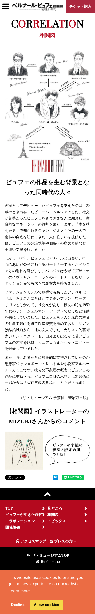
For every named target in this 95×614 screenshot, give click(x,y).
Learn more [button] (19, 591)
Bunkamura (50, 562)
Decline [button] (18, 604)
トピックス (57, 521)
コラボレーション (20, 521)
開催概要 (12, 527)
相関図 (53, 515)
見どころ (55, 508)
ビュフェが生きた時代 (23, 515)
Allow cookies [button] (46, 604)
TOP (9, 508)
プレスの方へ (64, 541)
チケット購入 (80, 6)
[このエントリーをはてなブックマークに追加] (55, 478)
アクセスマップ (32, 541)
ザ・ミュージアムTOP (50, 555)
